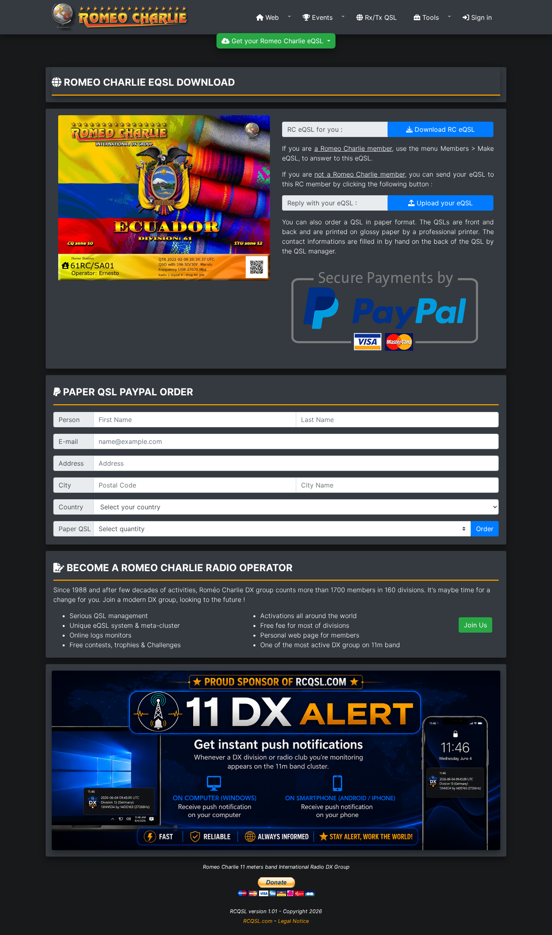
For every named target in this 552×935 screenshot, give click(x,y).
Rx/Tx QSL (380, 17)
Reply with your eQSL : (322, 203)
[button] (271, 17)
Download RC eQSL (444, 129)
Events (321, 17)
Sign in (480, 17)
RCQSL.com (257, 921)
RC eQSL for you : (314, 129)
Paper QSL (75, 529)
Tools (429, 17)
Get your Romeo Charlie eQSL (277, 41)
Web (271, 17)
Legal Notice (293, 921)
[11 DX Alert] (276, 760)
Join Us (475, 625)
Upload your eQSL (444, 203)
